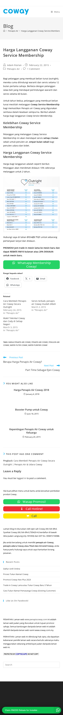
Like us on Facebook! (17, 600)
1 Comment (33, 68)
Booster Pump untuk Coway (31, 409)
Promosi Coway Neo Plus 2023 (17, 579)
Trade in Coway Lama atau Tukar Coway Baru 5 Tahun (27, 585)
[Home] (4, 30)
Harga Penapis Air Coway (19, 342)
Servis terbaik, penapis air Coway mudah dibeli (43, 302)
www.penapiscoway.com (36, 619)
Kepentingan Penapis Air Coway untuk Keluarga (31, 431)
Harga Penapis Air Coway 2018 (31, 390)
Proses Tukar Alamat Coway (15, 574)
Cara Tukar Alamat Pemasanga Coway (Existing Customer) (29, 590)
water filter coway (18, 345)
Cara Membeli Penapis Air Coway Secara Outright (14, 303)
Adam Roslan (14, 65)
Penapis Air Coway (39, 342)
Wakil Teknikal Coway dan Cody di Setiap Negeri (14, 321)
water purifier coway (38, 345)
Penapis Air (13, 68)
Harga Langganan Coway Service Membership (42, 30)
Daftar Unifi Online (11, 568)
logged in (21, 478)
